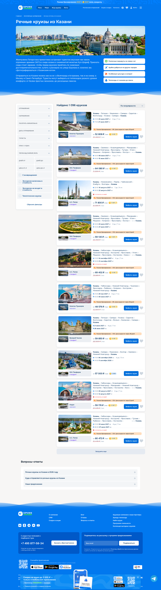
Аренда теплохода (120, 517)
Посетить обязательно (28, 123)
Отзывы (84, 517)
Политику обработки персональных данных (124, 549)
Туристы (22, 138)
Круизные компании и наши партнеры (127, 514)
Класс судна (24, 146)
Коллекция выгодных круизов (124, 526)
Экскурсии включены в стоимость (32, 182)
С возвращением (29, 175)
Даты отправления (26, 131)
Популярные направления (32, 16)
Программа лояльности (122, 523)
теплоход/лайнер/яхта (28, 153)
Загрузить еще (100, 451)
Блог (82, 514)
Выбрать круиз (131, 137)
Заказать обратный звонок (64, 543)
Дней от (22, 161)
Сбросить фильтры (34, 204)
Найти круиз (117, 520)
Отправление (24, 108)
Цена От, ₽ (23, 168)
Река (40, 8)
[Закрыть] (138, 577)
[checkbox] (20, 175)
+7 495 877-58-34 (32, 543)
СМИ (50, 517)
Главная (19, 16)
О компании (53, 514)
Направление (24, 116)
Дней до (39, 161)
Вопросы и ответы (87, 520)
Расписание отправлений (91, 8)
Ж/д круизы (56, 8)
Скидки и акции (55, 520)
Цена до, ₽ (40, 168)
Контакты (116, 8)
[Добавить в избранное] (141, 137)
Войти (135, 8)
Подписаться (129, 543)
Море (47, 8)
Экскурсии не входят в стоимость (32, 189)
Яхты (66, 8)
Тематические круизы (31, 196)
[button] (34, 108)
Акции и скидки (106, 8)
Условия (47, 583)
